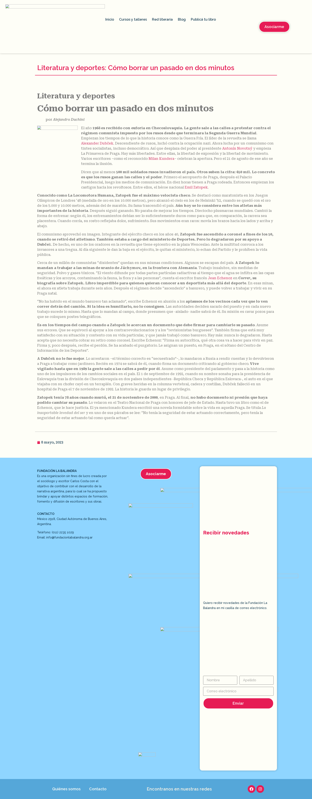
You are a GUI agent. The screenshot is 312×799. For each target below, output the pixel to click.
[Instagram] (260, 789)
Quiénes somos (66, 789)
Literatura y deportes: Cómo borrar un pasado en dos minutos (135, 68)
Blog (182, 19)
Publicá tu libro (203, 19)
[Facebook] (251, 789)
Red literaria (162, 19)
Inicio (109, 19)
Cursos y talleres (133, 19)
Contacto (98, 789)
